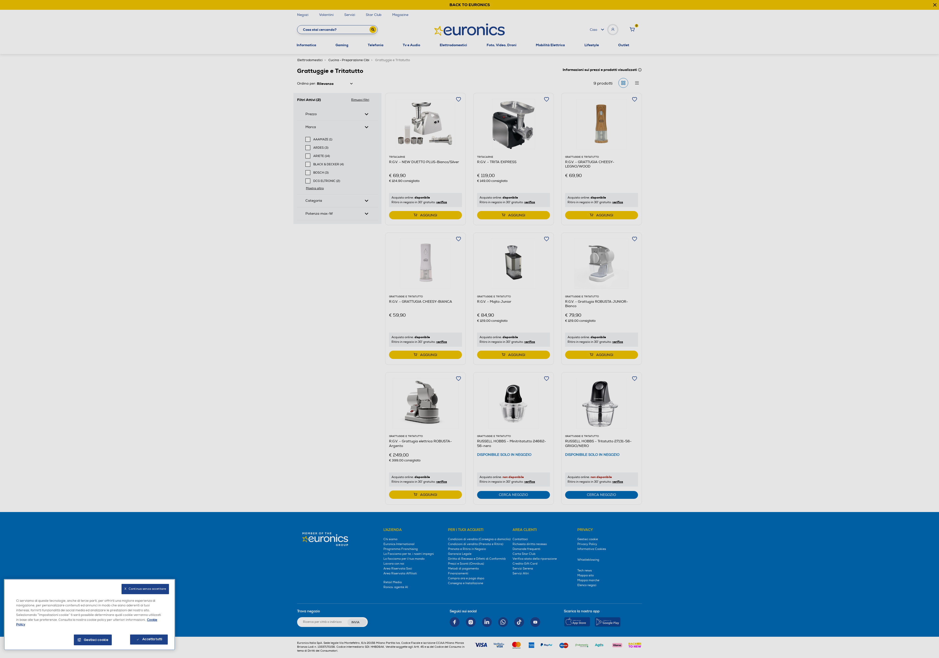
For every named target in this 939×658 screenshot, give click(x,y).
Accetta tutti (152, 639)
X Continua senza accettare (145, 589)
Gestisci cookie (96, 640)
